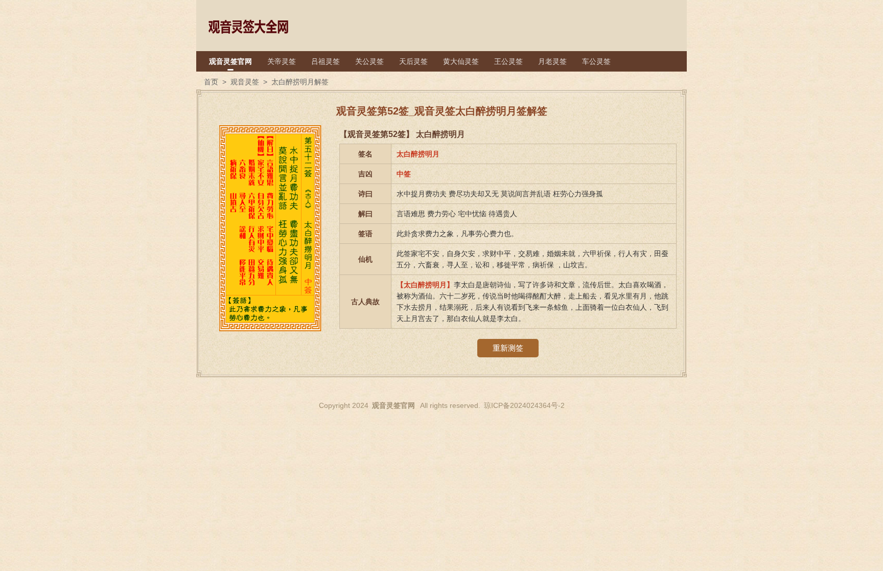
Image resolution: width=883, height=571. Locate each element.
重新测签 (508, 348)
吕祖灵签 (325, 61)
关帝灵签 (281, 61)
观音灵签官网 (230, 61)
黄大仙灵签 (461, 61)
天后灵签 (413, 61)
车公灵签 (596, 61)
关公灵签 (369, 61)
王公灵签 (508, 61)
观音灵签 (244, 82)
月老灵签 (552, 61)
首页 (211, 82)
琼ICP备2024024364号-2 (524, 405)
